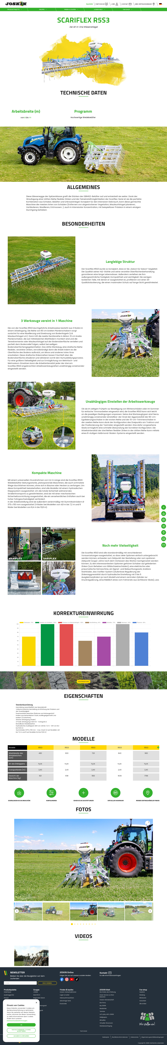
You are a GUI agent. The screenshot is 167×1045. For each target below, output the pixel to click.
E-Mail (7, 983)
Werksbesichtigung (106, 1026)
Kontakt (125, 4)
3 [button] (77, 924)
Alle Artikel (142, 1004)
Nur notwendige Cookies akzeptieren (21, 1030)
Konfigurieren (51, 800)
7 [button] (89, 924)
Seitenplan (105, 1037)
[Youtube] (72, 979)
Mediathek (103, 1008)
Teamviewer (83, 1031)
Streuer (6, 998)
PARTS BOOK (100, 4)
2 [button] (74, 924)
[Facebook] (62, 979)
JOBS (113, 4)
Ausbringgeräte (9, 995)
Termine (102, 1011)
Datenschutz (134, 1037)
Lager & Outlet (64, 995)
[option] (38, 718)
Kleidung (142, 995)
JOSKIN (35, 992)
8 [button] (92, 924)
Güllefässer (7, 992)
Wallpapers (103, 1017)
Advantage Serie (65, 1001)
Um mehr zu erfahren (21, 1036)
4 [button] (80, 924)
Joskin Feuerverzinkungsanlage (40, 1005)
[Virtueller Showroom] (163, 519)
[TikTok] (77, 979)
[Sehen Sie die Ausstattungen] (163, 507)
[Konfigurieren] (163, 526)
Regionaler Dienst (39, 998)
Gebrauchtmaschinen (67, 998)
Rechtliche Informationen (120, 1037)
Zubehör (142, 992)
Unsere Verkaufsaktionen (68, 992)
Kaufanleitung (83, 681)
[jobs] (147, 1019)
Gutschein (142, 1001)
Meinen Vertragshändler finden (147, 800)
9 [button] (95, 924)
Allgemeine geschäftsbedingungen (152, 1037)
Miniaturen (142, 998)
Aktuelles (103, 1020)
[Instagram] (67, 979)
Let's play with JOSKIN (107, 1014)
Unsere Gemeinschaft (107, 1000)
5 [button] (83, 924)
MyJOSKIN (89, 4)
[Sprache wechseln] (160, 4)
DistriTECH (36, 995)
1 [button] (72, 924)
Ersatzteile (63, 1004)
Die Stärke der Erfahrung (108, 992)
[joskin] (16, 6)
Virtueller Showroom (116, 800)
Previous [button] (17, 911)
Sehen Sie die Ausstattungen (83, 800)
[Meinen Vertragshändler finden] (163, 532)
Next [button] (150, 911)
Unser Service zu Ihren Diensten (107, 996)
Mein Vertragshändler (143, 4)
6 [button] (86, 924)
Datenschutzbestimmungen (17, 1021)
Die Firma (103, 1003)
